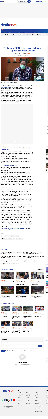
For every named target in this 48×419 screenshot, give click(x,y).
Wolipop (27, 397)
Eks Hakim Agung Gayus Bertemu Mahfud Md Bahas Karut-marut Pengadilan (16, 229)
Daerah (15, 34)
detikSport (20, 400)
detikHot (19, 398)
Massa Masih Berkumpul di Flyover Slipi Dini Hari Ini (36, 297)
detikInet (19, 397)
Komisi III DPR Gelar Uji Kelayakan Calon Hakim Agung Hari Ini (10, 264)
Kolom (33, 32)
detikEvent (37, 397)
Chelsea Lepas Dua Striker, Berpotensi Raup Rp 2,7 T (21, 297)
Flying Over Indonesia (39, 406)
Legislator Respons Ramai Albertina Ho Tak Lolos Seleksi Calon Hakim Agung (33, 257)
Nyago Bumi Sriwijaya (31, 34)
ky (4, 235)
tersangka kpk (19, 238)
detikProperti (20, 405)
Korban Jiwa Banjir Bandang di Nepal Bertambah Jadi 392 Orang (27, 315)
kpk (2, 235)
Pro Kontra (44, 32)
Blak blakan (38, 32)
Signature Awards (38, 398)
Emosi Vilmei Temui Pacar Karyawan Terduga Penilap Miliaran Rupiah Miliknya (21, 283)
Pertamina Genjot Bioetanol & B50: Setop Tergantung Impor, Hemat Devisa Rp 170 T (17, 316)
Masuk (45, 1)
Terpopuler (9, 34)
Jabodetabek (12, 32)
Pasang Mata (37, 394)
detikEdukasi (20, 394)
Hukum (24, 32)
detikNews (3, 43)
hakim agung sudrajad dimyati (8, 238)
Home (2, 32)
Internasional (19, 32)
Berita (6, 32)
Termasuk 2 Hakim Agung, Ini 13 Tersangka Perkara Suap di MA (17, 188)
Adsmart (4, 34)
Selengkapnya (40, 269)
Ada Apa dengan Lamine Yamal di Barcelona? (7, 282)
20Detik (27, 400)
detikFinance (20, 395)
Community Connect (38, 411)
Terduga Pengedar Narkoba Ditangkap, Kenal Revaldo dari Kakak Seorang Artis (16, 330)
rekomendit (37, 409)
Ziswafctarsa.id (38, 405)
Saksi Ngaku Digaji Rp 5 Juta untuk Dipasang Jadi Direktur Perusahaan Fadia (37, 283)
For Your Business (38, 408)
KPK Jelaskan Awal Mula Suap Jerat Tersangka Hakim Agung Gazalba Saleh (17, 148)
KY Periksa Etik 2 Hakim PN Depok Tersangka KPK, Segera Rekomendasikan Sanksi (32, 253)
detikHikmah (28, 403)
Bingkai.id (37, 403)
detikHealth (28, 395)
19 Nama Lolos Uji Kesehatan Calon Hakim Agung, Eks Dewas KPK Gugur (11, 253)
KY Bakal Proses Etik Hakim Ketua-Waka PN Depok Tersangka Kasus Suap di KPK (32, 260)
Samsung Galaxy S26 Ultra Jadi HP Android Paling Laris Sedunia (27, 330)
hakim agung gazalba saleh (13, 235)
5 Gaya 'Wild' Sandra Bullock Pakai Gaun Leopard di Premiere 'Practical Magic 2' (5, 330)
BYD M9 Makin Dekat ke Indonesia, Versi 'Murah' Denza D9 (5, 315)
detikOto (20, 403)
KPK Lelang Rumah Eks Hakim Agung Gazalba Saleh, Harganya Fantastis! (10, 260)
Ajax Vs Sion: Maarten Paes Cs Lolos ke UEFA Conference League (39, 315)
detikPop (27, 405)
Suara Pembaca (22, 34)
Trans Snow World (38, 400)
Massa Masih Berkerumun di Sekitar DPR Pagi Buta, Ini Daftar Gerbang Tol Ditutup (6, 297)
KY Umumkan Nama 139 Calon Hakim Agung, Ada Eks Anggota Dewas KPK (11, 257)
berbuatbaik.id (37, 392)
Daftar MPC (39, 1)
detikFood (28, 394)
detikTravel (28, 392)
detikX (29, 32)
